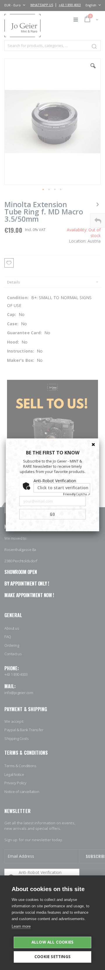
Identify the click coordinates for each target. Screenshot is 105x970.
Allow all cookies (53, 942)
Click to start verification (62, 487)
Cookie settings (52, 956)
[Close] (93, 444)
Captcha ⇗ (76, 494)
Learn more (21, 926)
